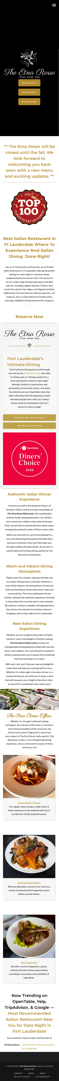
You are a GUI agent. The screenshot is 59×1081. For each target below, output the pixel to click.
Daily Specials (29, 962)
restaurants (45, 684)
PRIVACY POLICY (22, 1076)
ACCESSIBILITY (43, 1076)
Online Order (29, 102)
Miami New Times (32, 373)
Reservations (29, 83)
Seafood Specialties (29, 883)
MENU (42, 1073)
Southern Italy (45, 680)
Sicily (37, 529)
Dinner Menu (29, 92)
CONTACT (18, 1073)
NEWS (31, 1073)
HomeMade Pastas (29, 803)
